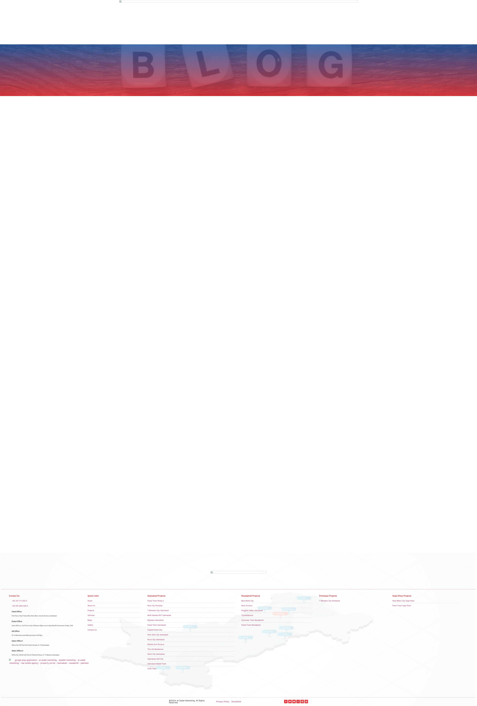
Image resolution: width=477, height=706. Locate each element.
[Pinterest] (306, 701)
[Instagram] (298, 701)
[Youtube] (294, 701)
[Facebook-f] (286, 701)
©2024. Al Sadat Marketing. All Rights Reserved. (187, 701)
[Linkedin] (302, 701)
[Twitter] (290, 701)
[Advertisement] (288, 133)
